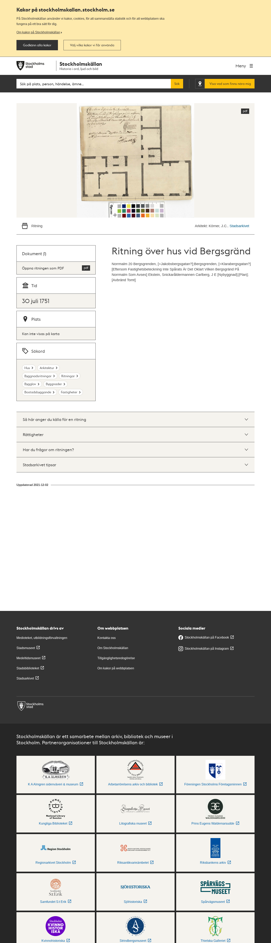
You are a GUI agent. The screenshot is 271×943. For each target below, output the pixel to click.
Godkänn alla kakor (37, 45)
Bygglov (30, 384)
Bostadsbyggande (37, 392)
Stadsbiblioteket (27, 668)
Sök (177, 84)
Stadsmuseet (25, 648)
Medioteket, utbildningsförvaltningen (41, 638)
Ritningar (68, 376)
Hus (27, 368)
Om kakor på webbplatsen (115, 668)
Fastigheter (69, 392)
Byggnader (54, 384)
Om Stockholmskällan (112, 648)
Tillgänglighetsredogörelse (116, 658)
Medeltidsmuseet (28, 658)
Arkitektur (47, 368)
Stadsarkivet (239, 226)
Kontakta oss (106, 638)
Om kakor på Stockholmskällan (38, 32)
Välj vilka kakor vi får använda (92, 45)
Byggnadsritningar (38, 376)
